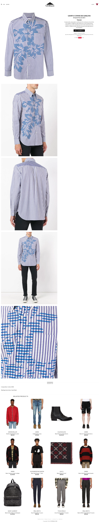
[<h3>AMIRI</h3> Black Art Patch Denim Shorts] (86, 414)
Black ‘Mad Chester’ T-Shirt (37, 473)
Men (81, 33)
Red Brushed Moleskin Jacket (12, 433)
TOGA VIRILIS (61, 511)
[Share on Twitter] (76, 37)
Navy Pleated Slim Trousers (37, 512)
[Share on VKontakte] (82, 37)
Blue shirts (73, 34)
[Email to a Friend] (77, 37)
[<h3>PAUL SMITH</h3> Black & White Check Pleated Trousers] (86, 493)
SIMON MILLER (12, 432)
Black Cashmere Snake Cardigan (12, 473)
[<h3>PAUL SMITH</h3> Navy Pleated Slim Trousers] (37, 493)
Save (80, 37)
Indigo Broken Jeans (37, 433)
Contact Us (55, 519)
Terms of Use (41, 519)
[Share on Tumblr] (83, 37)
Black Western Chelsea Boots (61, 433)
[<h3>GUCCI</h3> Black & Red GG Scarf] (61, 453)
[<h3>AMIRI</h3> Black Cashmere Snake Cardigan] (12, 453)
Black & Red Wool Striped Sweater (86, 473)
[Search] (1, 4)
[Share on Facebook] (74, 37)
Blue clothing (69, 34)
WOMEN (7, 4)
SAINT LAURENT (12, 511)
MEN (4, 4)
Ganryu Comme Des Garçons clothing (81, 34)
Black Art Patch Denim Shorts (86, 433)
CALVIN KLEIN (61, 432)
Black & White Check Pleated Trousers (86, 512)
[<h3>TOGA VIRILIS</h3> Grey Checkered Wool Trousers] (61, 493)
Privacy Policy (47, 519)
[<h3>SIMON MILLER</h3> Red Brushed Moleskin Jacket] (12, 414)
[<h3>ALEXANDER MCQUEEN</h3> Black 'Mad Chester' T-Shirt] (37, 453)
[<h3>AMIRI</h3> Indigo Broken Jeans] (37, 414)
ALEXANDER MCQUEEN (37, 471)
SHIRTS (83, 33)
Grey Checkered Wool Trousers (62, 512)
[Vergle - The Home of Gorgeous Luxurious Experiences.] (50, 4)
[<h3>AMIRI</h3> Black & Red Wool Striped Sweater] (86, 453)
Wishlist (60, 519)
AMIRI (37, 432)
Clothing (79, 33)
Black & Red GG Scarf (61, 473)
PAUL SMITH (37, 511)
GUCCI (61, 471)
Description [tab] (50, 383)
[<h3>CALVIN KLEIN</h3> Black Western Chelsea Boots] (61, 414)
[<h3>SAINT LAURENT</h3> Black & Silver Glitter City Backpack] (12, 493)
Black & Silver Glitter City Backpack (12, 512)
